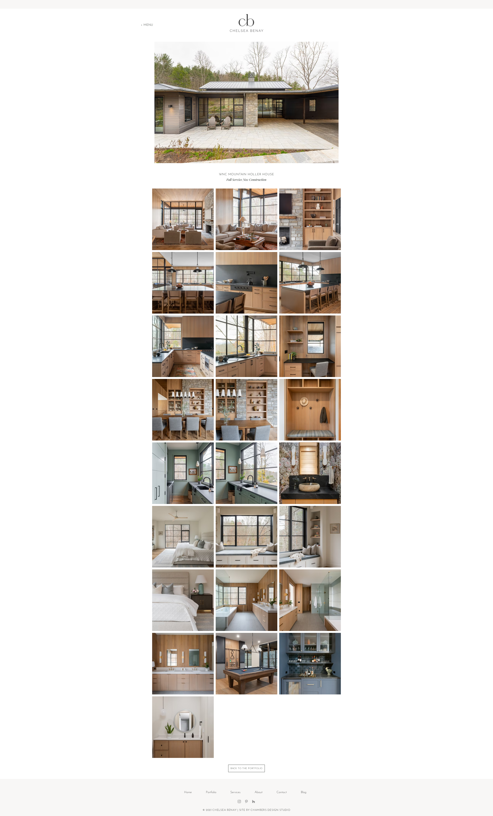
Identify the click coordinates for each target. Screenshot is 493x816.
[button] (147, 25)
